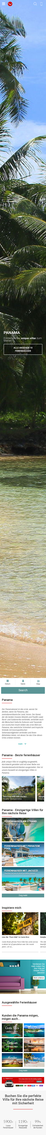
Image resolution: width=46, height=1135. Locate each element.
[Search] (35, 4)
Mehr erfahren (39, 978)
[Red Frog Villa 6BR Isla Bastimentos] (18, 788)
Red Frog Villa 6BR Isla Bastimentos (18, 797)
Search (23, 690)
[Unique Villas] (10, 4)
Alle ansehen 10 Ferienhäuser (23, 349)
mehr (20, 744)
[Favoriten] (4, 780)
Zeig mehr (23, 895)
